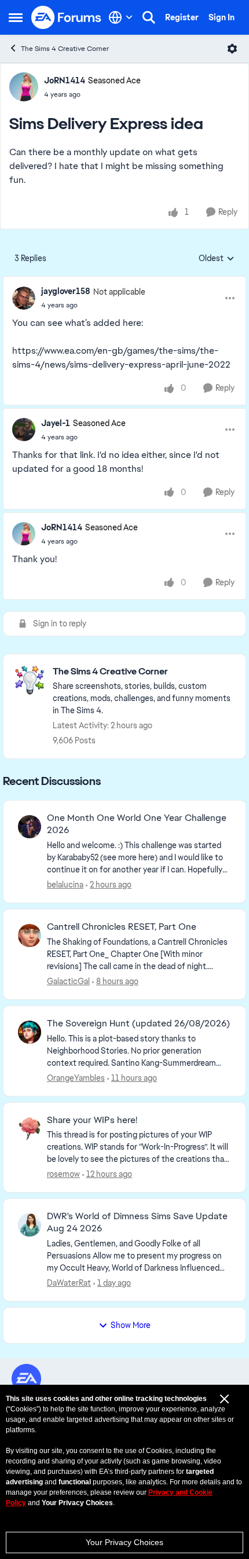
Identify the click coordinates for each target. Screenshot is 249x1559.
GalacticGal (68, 981)
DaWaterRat (69, 1283)
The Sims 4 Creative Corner (65, 48)
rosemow (63, 1174)
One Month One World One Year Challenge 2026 (136, 824)
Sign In (221, 17)
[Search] (149, 17)
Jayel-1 (55, 423)
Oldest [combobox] (217, 259)
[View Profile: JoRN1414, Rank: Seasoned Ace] (23, 86)
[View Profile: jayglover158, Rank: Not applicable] (23, 298)
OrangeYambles (76, 1078)
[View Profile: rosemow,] (29, 1128)
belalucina (65, 884)
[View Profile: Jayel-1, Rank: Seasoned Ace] (23, 429)
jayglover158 (65, 291)
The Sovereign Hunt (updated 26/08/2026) (138, 1023)
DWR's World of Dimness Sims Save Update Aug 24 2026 (137, 1222)
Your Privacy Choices (124, 1542)
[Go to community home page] (66, 17)
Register (182, 17)
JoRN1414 (64, 80)
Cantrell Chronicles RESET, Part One (121, 927)
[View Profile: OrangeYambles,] (29, 1032)
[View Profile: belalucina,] (29, 826)
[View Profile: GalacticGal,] (29, 935)
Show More (131, 1325)
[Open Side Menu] (15, 17)
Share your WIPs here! (92, 1120)
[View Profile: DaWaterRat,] (29, 1225)
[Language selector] (121, 17)
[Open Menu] (232, 49)
